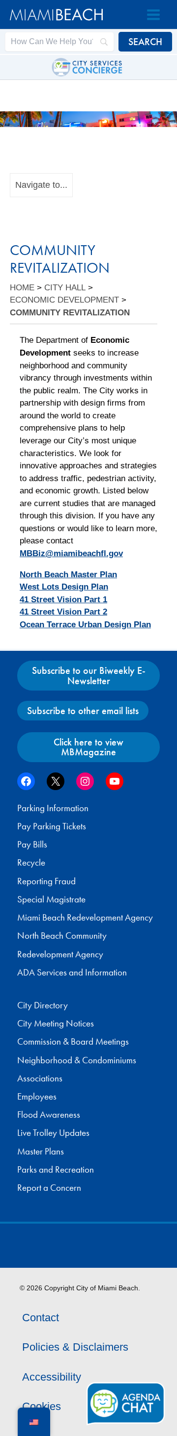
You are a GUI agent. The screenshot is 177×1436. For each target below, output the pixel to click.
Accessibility (51, 1377)
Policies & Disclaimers (75, 1347)
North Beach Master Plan (68, 574)
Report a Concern (49, 1187)
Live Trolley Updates (53, 1133)
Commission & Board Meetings (73, 1041)
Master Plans (40, 1151)
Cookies (41, 1406)
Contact (40, 1317)
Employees (37, 1096)
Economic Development (64, 300)
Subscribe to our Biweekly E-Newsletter (89, 675)
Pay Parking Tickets (51, 826)
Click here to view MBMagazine (88, 747)
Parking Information (52, 808)
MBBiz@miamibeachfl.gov (71, 553)
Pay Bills (32, 844)
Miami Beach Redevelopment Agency (85, 917)
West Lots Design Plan (64, 586)
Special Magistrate (51, 899)
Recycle (31, 862)
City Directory (42, 1005)
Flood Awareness (48, 1114)
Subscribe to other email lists (83, 711)
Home (22, 287)
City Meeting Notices (55, 1023)
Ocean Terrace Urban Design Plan (85, 624)
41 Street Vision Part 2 (63, 611)
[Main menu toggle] (153, 14)
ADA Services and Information (72, 972)
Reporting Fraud (46, 881)
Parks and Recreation (55, 1169)
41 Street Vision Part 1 (63, 599)
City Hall (65, 287)
